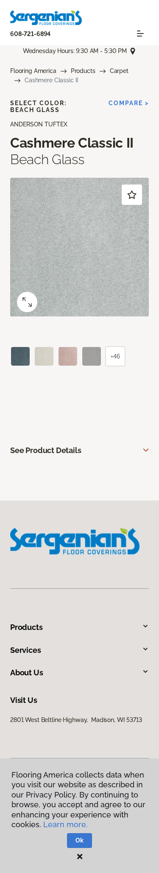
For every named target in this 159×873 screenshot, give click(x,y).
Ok (79, 840)
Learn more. (65, 824)
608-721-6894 (30, 34)
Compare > (129, 103)
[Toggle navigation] (140, 33)
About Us (26, 672)
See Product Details (45, 450)
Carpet (119, 70)
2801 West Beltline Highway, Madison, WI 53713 (76, 719)
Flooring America (33, 70)
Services (25, 650)
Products (83, 70)
